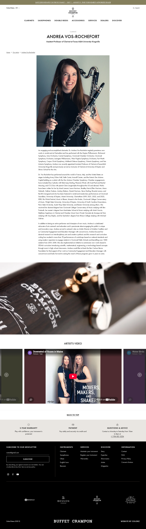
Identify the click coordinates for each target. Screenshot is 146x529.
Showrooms (105, 459)
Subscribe (28, 459)
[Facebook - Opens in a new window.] (13, 475)
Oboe (62, 459)
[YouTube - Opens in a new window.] (17, 475)
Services (92, 20)
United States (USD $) (13, 521)
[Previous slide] (6, 375)
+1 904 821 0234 (117, 436)
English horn (64, 462)
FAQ (123, 455)
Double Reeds (61, 20)
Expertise (104, 455)
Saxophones (44, 20)
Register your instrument (88, 455)
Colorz (136, 521)
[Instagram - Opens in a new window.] (8, 475)
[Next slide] (140, 375)
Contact (124, 451)
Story (102, 451)
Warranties (84, 459)
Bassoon (63, 466)
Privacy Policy (126, 459)
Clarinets (29, 20)
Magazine (104, 466)
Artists (103, 462)
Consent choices (127, 462)
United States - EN (12, 8)
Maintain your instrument (89, 451)
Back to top (73, 415)
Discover (117, 20)
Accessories (78, 20)
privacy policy (31, 467)
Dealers (105, 20)
